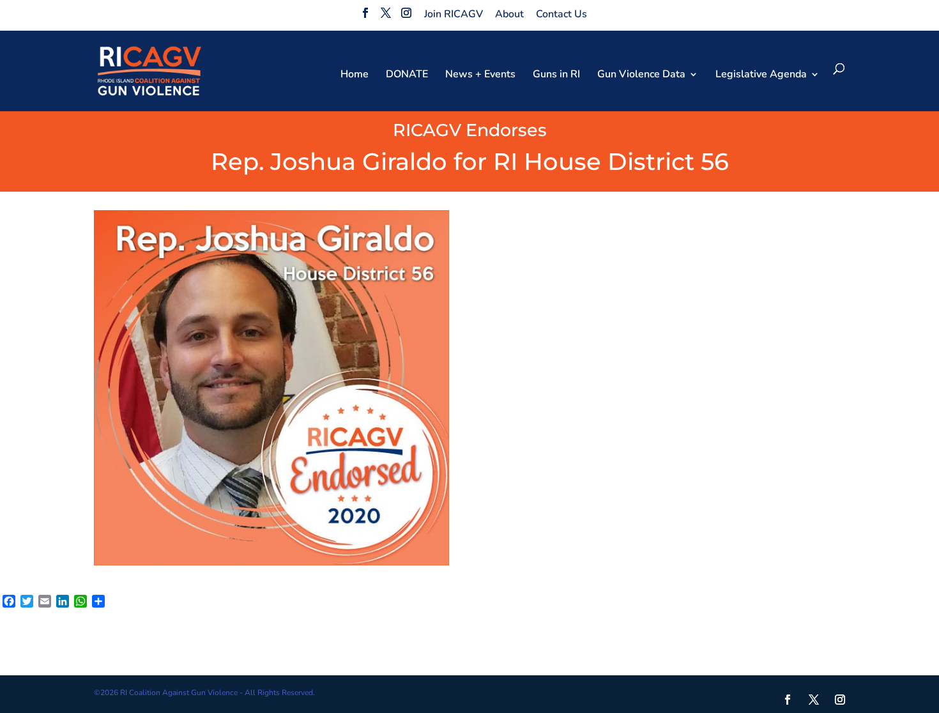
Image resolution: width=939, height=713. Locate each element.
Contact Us (561, 14)
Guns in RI (556, 75)
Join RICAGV (453, 14)
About (509, 14)
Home (354, 75)
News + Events (480, 75)
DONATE (407, 75)
